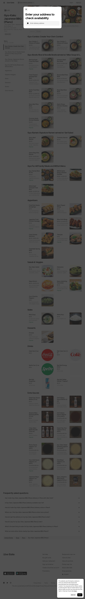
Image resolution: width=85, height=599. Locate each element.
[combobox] (44, 23)
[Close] (26, 9)
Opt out (73, 595)
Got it (79, 595)
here (75, 591)
